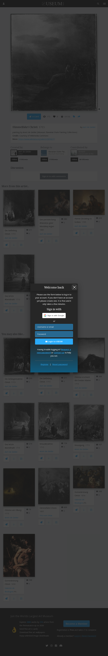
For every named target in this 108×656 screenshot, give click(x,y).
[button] (54, 315)
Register (44, 364)
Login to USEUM (55, 341)
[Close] (74, 287)
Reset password (59, 364)
